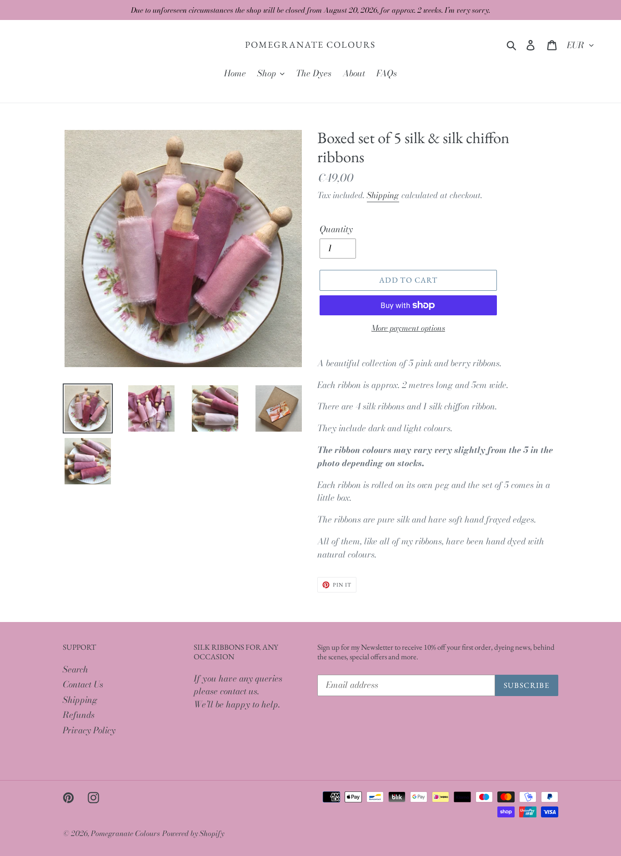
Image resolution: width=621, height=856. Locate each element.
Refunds (79, 715)
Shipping (383, 195)
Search (75, 669)
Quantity (336, 229)
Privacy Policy (89, 730)
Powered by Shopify (193, 833)
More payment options (408, 328)
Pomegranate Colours (310, 44)
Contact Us (83, 684)
